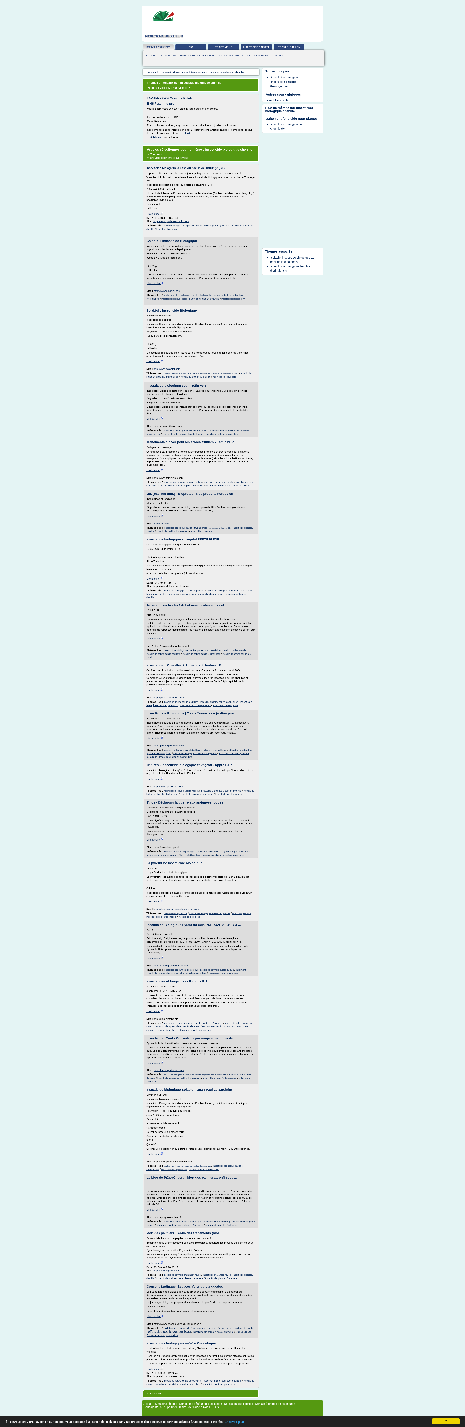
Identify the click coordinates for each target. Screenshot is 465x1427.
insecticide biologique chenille (204, 299)
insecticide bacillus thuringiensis (173, 531)
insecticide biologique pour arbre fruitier (183, 485)
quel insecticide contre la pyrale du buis (214, 970)
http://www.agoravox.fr (166, 1270)
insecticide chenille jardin (225, 705)
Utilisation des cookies (238, 1403)
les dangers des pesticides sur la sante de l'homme (193, 1023)
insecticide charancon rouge (217, 1221)
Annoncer (261, 55)
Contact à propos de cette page (275, 1403)
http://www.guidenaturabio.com (171, 221)
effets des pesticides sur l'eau (169, 1331)
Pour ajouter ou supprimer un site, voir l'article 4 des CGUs (181, 1407)
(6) (287, 126)
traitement (223, 47)
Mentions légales (166, 1403)
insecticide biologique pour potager (179, 226)
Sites (183, 55)
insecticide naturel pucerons (219, 1384)
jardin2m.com (161, 523)
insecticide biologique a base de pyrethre (184, 590)
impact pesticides (158, 47)
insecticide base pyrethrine (175, 913)
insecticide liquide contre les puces (181, 702)
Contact (278, 55)
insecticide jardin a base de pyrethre (237, 1328)
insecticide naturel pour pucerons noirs (222, 1381)
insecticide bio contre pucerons (195, 705)
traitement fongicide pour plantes (292, 118)
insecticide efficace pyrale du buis (223, 973)
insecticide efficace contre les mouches (188, 1030)
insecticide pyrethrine (241, 913)
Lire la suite (153, 213)
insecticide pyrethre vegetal (228, 794)
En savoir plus (234, 1422)
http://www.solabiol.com (167, 290)
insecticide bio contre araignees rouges (217, 851)
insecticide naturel (256, 47)
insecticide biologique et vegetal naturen (181, 791)
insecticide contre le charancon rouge (182, 1221)
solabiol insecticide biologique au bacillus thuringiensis (187, 295)
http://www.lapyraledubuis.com (171, 965)
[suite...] (189, 133)
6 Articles (155, 137)
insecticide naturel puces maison (184, 1384)
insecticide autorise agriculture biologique (183, 434)
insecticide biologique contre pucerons (227, 485)
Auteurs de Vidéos (201, 55)
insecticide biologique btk (220, 528)
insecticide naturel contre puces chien (182, 1381)
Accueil (151, 55)
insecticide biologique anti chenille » (170, 98)
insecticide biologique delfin (233, 299)
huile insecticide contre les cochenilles (183, 482)
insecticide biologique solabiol (174, 299)
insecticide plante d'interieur (221, 1225)
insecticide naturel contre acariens (163, 654)
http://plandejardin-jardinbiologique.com (176, 908)
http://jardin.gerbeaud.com (168, 697)
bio (191, 47)
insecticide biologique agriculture (212, 225)
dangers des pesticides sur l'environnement (193, 1026)
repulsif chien (289, 47)
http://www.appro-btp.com (168, 786)
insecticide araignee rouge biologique (180, 852)
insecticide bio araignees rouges (194, 855)
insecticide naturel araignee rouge (228, 855)
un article (242, 55)
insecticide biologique (167, 229)
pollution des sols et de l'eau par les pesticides (190, 1328)
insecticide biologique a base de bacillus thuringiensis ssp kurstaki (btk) (195, 750)
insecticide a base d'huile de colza (219, 1078)
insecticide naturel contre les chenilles (219, 702)
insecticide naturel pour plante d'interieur (180, 1225)
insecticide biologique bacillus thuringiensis (185, 430)
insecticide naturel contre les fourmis (228, 650)
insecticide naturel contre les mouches (201, 654)
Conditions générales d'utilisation (200, 1403)
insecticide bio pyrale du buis (178, 970)
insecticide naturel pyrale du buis (190, 973)
